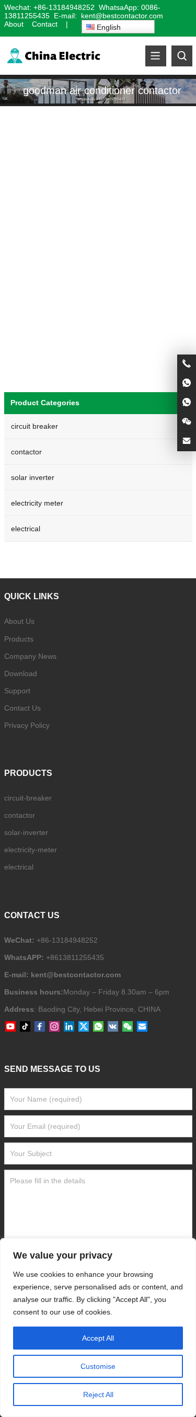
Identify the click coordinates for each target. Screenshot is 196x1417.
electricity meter (37, 503)
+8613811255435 (75, 957)
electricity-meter (30, 849)
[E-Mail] (142, 1027)
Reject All (98, 1394)
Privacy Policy (27, 725)
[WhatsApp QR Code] (186, 402)
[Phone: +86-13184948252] (186, 364)
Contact (44, 24)
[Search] (181, 55)
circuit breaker (34, 426)
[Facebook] (39, 1027)
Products (18, 639)
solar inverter (32, 477)
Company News (30, 656)
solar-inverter (26, 832)
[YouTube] (10, 1027)
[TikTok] (25, 1027)
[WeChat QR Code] (186, 422)
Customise (98, 1366)
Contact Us (22, 708)
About (14, 24)
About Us (19, 621)
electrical (25, 528)
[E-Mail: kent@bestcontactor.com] (186, 441)
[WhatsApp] (98, 1027)
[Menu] (155, 55)
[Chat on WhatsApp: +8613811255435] (186, 383)
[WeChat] (127, 1027)
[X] (83, 1027)
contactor (26, 452)
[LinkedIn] (69, 1027)
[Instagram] (54, 1027)
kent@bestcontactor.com (76, 974)
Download (20, 673)
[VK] (113, 1027)
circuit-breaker (28, 798)
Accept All (98, 1338)
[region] (98, 1327)
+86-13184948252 (64, 7)
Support (17, 691)
